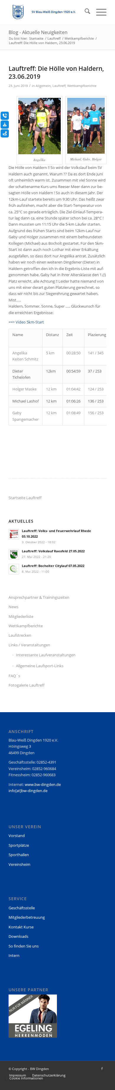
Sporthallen (19, 854)
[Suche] (84, 12)
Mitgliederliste (21, 616)
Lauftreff (58, 86)
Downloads (18, 936)
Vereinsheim (19, 864)
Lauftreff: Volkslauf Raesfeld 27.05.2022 (53, 551)
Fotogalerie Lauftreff (27, 685)
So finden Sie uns (24, 946)
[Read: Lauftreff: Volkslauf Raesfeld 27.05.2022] (14, 554)
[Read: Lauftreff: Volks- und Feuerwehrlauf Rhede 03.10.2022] (14, 534)
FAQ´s (14, 675)
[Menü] (98, 12)
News (13, 606)
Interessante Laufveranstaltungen (45, 655)
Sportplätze (19, 845)
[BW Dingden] (48, 12)
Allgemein (43, 86)
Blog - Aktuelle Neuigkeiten (38, 32)
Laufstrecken (20, 635)
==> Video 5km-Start (26, 322)
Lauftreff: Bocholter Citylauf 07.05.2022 (53, 566)
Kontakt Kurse (21, 927)
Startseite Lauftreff (25, 497)
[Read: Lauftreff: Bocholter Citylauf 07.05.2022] (14, 569)
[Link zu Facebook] (102, 1068)
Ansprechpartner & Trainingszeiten (39, 597)
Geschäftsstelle (22, 907)
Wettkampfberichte (81, 86)
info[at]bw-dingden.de (28, 790)
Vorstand (17, 835)
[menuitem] (84, 12)
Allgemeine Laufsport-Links (39, 665)
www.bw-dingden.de (43, 784)
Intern (14, 955)
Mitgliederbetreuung (27, 917)
